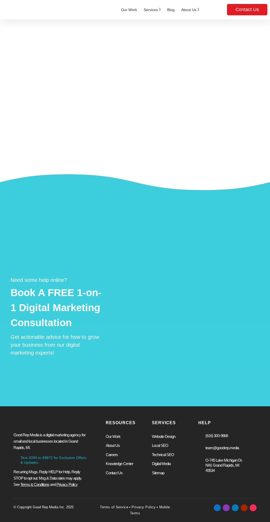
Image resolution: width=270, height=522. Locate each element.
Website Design (140, 303)
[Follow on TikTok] (253, 507)
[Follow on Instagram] (226, 507)
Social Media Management (218, 303)
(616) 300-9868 (216, 435)
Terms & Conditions (34, 484)
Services (152, 10)
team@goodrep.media (222, 448)
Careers (112, 454)
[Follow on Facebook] (217, 507)
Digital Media (161, 463)
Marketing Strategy (211, 311)
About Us (190, 10)
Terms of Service (114, 507)
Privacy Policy (144, 507)
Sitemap (158, 473)
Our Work (129, 10)
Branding (202, 319)
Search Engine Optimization (151, 319)
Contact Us (247, 9)
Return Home (162, 144)
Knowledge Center (119, 463)
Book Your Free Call (149, 370)
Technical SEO (163, 454)
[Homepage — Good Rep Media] (31, 10)
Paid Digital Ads (140, 311)
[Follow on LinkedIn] (235, 507)
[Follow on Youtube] (244, 507)
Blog (171, 10)
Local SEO (160, 445)
